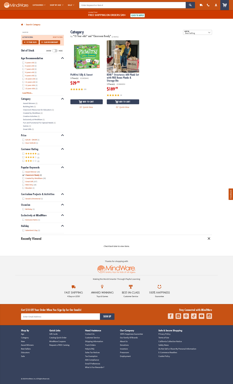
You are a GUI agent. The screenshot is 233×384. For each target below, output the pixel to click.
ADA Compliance (92, 360)
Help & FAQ (89, 348)
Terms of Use (163, 337)
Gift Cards (53, 334)
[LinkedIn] (178, 316)
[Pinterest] (186, 316)
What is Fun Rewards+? (94, 367)
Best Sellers (26, 348)
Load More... (27, 93)
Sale (23, 356)
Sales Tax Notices (92, 352)
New (23, 341)
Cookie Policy (164, 356)
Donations (124, 345)
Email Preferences (92, 363)
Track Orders (90, 345)
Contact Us (89, 334)
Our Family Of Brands (129, 337)
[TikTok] (194, 316)
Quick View (88, 107)
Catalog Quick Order (57, 337)
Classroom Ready (51, 42)
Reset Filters (58, 37)
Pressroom (124, 352)
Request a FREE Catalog (59, 345)
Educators (25, 352)
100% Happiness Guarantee (131, 334)
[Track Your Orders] (201, 5)
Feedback (230, 194)
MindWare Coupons (57, 341)
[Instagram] (209, 316)
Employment (125, 356)
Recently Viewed (31, 238)
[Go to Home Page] (22, 24)
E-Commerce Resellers (167, 352)
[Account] (216, 5)
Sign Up (107, 316)
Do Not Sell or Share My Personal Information (177, 348)
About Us (124, 341)
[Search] (190, 5)
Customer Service (92, 337)
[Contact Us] (208, 5)
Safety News (163, 345)
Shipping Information (94, 341)
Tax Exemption (91, 356)
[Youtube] (201, 316)
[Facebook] (170, 316)
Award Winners (27, 345)
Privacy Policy (164, 334)
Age (22, 334)
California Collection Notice (170, 341)
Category (25, 337)
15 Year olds (31, 42)
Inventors (124, 348)
